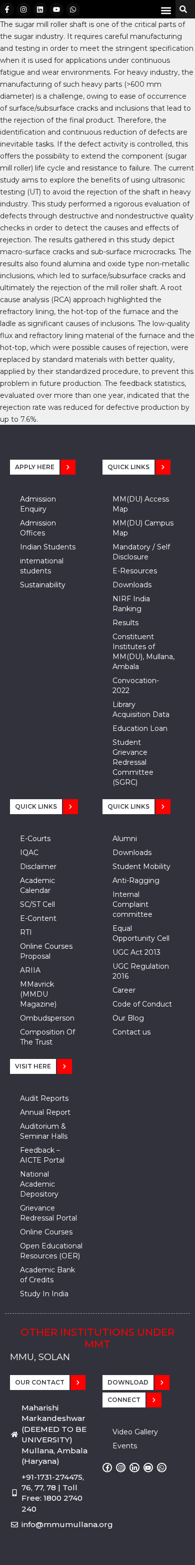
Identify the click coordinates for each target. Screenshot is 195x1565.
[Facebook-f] (7, 9)
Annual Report (45, 1112)
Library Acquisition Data (141, 709)
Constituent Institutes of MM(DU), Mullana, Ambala (143, 651)
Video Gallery (135, 1431)
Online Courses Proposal (46, 951)
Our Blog (128, 1018)
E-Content (38, 918)
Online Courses (46, 1231)
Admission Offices (38, 528)
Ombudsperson (47, 1018)
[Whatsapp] (73, 9)
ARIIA (30, 970)
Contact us (131, 1032)
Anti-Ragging (136, 880)
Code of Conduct (142, 1004)
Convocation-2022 (135, 685)
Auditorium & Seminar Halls (44, 1131)
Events (124, 1445)
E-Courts (35, 838)
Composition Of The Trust (47, 1037)
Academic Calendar (37, 885)
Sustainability (43, 584)
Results (125, 622)
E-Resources (134, 570)
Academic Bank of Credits (47, 1274)
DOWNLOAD (128, 1382)
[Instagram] (23, 9)
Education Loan (140, 728)
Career (124, 990)
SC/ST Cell (37, 904)
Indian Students (48, 546)
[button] (166, 10)
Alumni (124, 838)
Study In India (44, 1293)
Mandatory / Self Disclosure (141, 551)
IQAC (29, 852)
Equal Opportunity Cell (141, 933)
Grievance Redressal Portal (48, 1213)
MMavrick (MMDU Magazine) (38, 994)
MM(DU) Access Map (140, 504)
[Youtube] (57, 9)
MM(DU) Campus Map (143, 528)
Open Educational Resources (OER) (51, 1250)
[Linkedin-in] (134, 1467)
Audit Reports (44, 1098)
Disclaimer (38, 866)
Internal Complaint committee (132, 904)
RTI (26, 932)
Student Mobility (141, 866)
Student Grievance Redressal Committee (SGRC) (133, 762)
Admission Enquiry (38, 504)
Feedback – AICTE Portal (42, 1155)
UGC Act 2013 (136, 952)
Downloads (132, 584)
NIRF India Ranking (131, 603)
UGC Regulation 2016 (140, 971)
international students (42, 565)
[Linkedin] (40, 9)
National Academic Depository (39, 1184)
